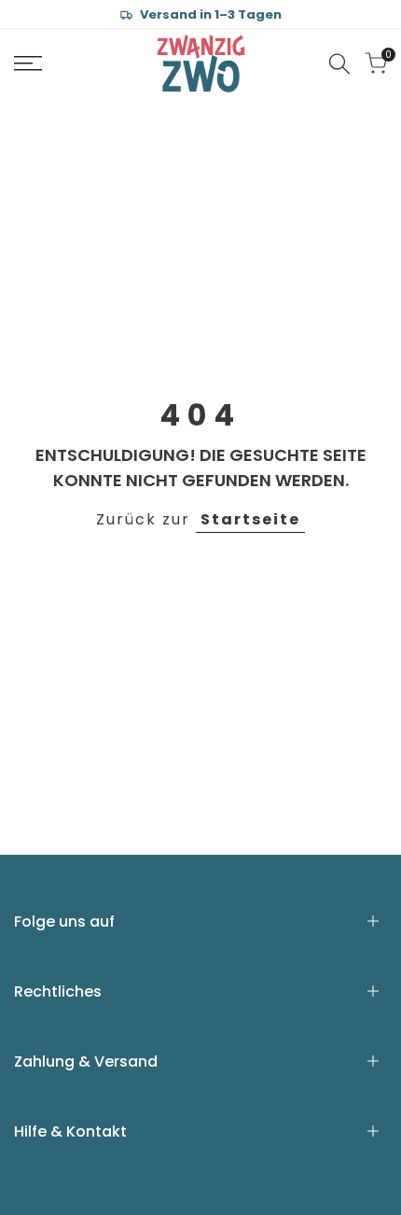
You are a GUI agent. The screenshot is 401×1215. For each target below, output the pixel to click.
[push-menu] (28, 63)
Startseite (250, 519)
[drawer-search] (339, 64)
